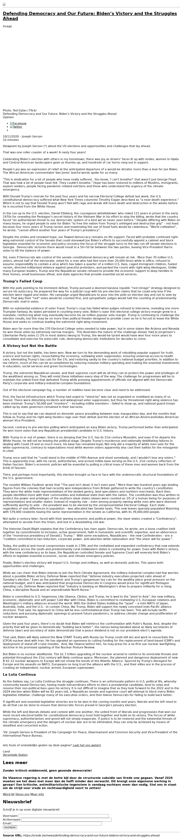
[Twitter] (16, 127)
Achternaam (12, 819)
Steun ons (22, 794)
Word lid (8, 794)
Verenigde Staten (15, 755)
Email (7, 823)
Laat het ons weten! (87, 745)
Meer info (37, 794)
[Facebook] (18, 123)
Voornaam (10, 816)
